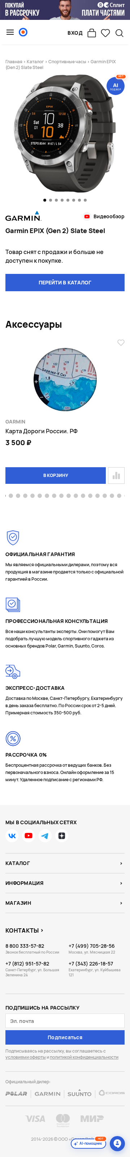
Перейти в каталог (65, 282)
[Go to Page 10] (68, 496)
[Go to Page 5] (32, 496)
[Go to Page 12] (83, 496)
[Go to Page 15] (104, 496)
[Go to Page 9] (61, 496)
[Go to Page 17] (119, 496)
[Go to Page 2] (10, 496)
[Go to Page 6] (39, 496)
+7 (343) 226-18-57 (91, 963)
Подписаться (65, 1037)
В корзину (55, 475)
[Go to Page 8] (54, 496)
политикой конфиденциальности (84, 1057)
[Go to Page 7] (47, 496)
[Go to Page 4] (25, 496)
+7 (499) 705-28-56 (92, 945)
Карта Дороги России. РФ (41, 431)
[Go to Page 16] (112, 496)
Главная (13, 62)
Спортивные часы (67, 62)
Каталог (35, 62)
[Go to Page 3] (18, 496)
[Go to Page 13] (90, 496)
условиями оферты (25, 1057)
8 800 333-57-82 (24, 945)
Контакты (22, 930)
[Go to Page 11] (75, 496)
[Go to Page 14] (97, 496)
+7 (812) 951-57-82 (27, 963)
